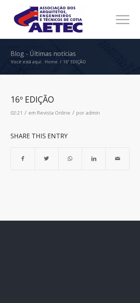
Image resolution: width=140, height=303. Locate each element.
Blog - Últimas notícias (43, 53)
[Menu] (119, 19)
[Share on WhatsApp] (70, 158)
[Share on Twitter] (46, 158)
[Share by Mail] (117, 158)
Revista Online (53, 112)
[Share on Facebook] (23, 158)
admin (93, 112)
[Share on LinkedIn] (93, 158)
